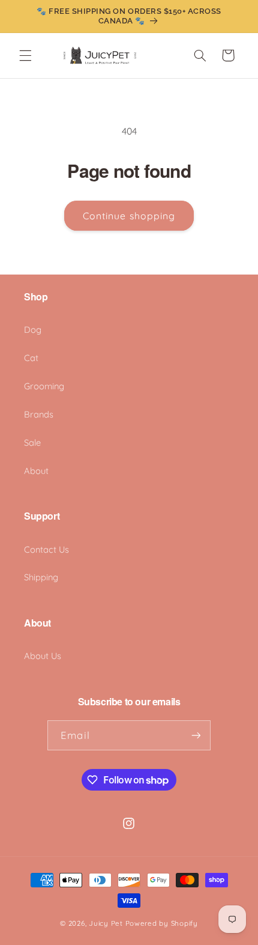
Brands (38, 414)
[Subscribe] (195, 735)
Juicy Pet (106, 923)
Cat (31, 357)
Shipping (41, 577)
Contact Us (46, 549)
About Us (42, 655)
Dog (32, 329)
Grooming (44, 386)
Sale (32, 442)
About (36, 470)
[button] (25, 55)
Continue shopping (129, 216)
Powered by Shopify (161, 923)
